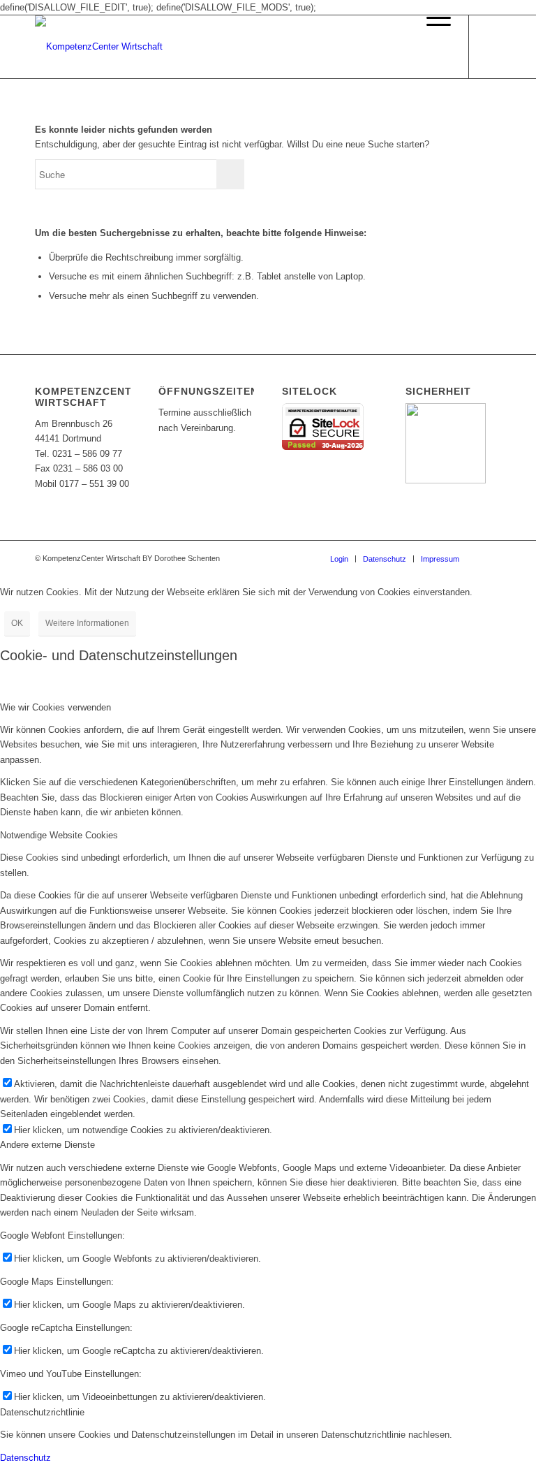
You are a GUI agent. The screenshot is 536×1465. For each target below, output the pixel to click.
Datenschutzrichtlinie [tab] (42, 1412)
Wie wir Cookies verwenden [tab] (55, 707)
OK (17, 623)
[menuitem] (431, 46)
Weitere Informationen (87, 623)
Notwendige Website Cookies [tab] (59, 835)
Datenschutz (25, 1457)
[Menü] (431, 46)
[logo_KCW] (99, 46)
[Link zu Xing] (490, 46)
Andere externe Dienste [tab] (47, 1144)
